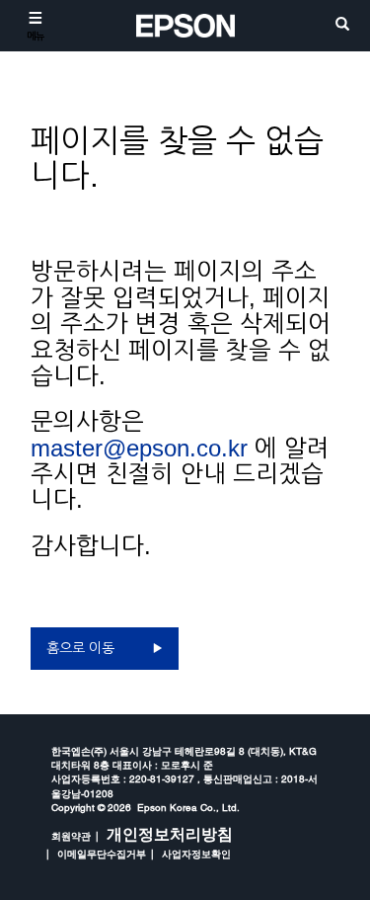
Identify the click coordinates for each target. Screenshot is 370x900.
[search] (342, 25)
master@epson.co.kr (139, 448)
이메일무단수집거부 (101, 853)
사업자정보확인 (196, 853)
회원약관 (71, 836)
